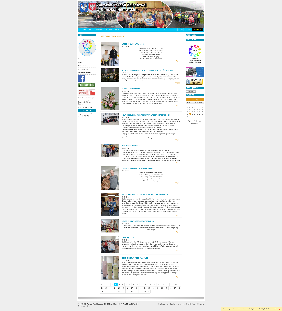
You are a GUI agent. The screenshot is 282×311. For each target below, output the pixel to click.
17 (167, 284)
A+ (182, 29)
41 (110, 292)
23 (115, 288)
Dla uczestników (83, 69)
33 (158, 288)
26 (127, 288)
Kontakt (117, 29)
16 (163, 284)
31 (149, 288)
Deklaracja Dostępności (85, 107)
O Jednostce (98, 29)
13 (150, 284)
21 (106, 288)
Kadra (80, 62)
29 (140, 288)
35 (166, 288)
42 (115, 292)
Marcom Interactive (198, 304)
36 (170, 288)
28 (136, 288)
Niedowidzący (197, 29)
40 (106, 292)
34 (162, 288)
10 (137, 284)
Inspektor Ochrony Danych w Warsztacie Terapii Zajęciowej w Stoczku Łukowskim (87, 101)
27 (132, 288)
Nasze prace (82, 66)
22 (110, 288)
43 (119, 292)
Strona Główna (86, 29)
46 (132, 292)
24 (119, 288)
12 (146, 284)
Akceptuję (277, 309)
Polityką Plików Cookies (265, 309)
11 (141, 284)
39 (102, 292)
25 (123, 288)
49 (145, 292)
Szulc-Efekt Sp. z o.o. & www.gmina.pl (178, 304)
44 (123, 292)
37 (175, 288)
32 (153, 288)
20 (102, 288)
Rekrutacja (108, 29)
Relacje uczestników (84, 73)
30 (145, 288)
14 (154, 284)
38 (179, 288)
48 (140, 292)
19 (176, 284)
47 (136, 292)
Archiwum (188, 29)
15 (159, 284)
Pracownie (81, 59)
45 (127, 292)
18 (171, 284)
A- (179, 29)
